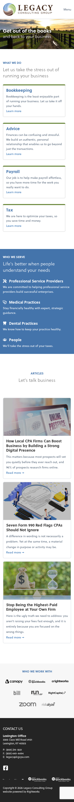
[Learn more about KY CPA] (9, 779)
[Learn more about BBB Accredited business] (22, 779)
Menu (67, 9)
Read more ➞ (37, 472)
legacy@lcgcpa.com (17, 757)
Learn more (27, 111)
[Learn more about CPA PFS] (15, 779)
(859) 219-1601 (14, 750)
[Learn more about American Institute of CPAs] (4, 779)
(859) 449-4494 (15, 753)
